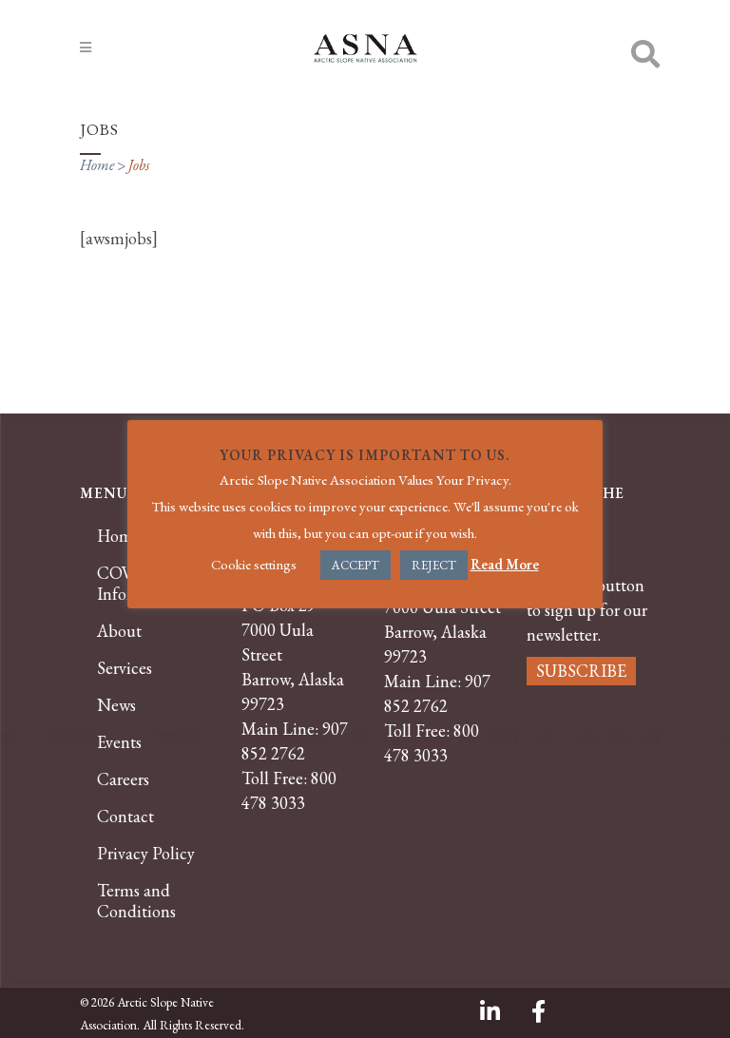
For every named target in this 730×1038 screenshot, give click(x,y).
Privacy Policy (146, 853)
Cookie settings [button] (254, 564)
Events (119, 742)
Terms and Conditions (136, 901)
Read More (505, 564)
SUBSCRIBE (581, 671)
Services (124, 668)
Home (97, 165)
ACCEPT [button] (355, 565)
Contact (125, 816)
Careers (123, 779)
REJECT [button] (434, 565)
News (116, 705)
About (119, 631)
